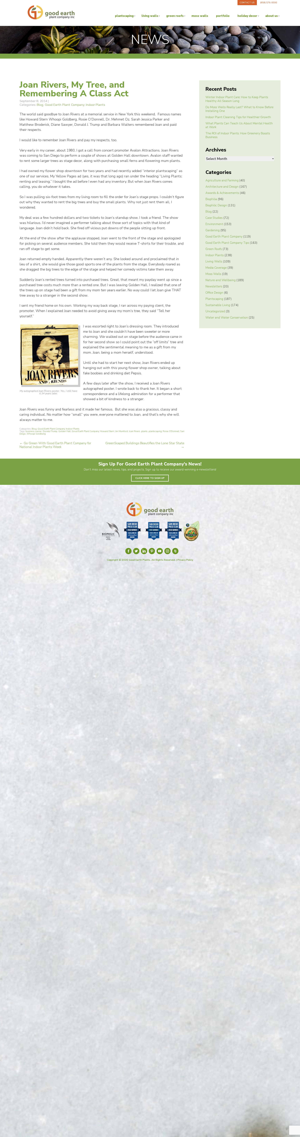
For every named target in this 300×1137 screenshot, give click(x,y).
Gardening (212, 230)
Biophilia (211, 199)
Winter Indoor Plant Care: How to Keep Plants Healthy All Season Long (236, 99)
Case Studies (214, 218)
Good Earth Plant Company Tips (227, 243)
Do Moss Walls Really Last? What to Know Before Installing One (239, 109)
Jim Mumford (121, 431)
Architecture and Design (222, 187)
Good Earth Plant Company (64, 105)
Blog (40, 105)
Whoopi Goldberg (36, 433)
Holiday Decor (247, 15)
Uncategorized (215, 311)
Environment (214, 224)
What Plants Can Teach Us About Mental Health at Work (239, 125)
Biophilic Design (216, 205)
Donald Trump (50, 431)
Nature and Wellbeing (220, 280)
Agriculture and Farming (222, 180)
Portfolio (223, 15)
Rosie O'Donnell (171, 431)
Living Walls (150, 15)
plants (144, 431)
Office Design (214, 293)
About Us (271, 15)
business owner (34, 431)
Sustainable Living (217, 305)
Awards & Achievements (222, 193)
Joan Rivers (134, 431)
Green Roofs (175, 15)
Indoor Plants (95, 105)
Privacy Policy (185, 560)
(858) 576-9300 (268, 2)
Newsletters (213, 286)
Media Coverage (216, 268)
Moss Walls (200, 15)
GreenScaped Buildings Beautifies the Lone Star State (144, 445)
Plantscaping (124, 15)
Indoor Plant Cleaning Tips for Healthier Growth (238, 117)
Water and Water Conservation (226, 318)
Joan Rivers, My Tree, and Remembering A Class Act (74, 89)
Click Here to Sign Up (150, 478)
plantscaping (155, 431)
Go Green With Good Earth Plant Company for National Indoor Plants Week (55, 445)
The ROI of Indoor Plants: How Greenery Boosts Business (237, 135)
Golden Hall (64, 431)
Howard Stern (107, 431)
